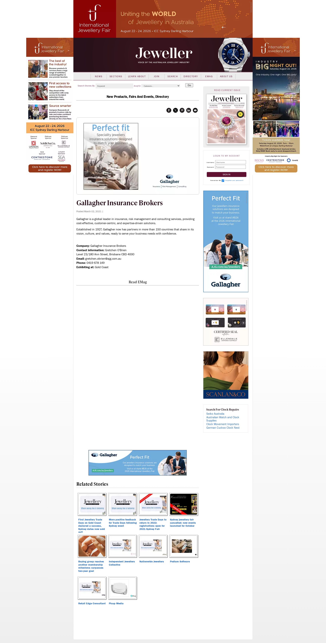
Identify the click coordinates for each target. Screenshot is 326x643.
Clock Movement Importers (222, 424)
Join (157, 76)
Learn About (137, 76)
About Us (226, 76)
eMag (209, 76)
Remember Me (215, 180)
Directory (191, 76)
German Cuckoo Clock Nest (223, 427)
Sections (116, 76)
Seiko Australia (215, 413)
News (98, 76)
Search (173, 76)
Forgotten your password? (234, 180)
